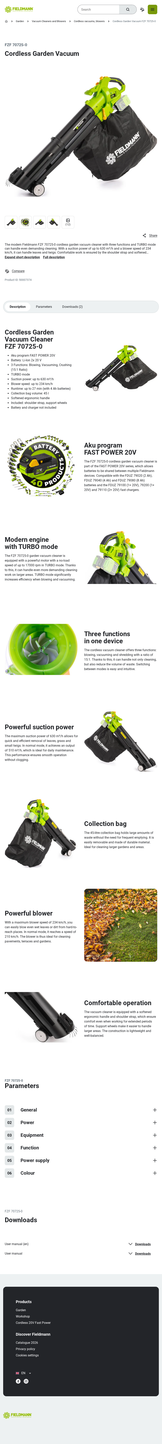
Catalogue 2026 (27, 1343)
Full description (54, 257)
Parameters (44, 307)
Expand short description (22, 257)
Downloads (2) (72, 307)
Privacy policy (25, 1349)
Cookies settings (27, 1355)
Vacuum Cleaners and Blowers (49, 21)
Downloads (143, 1244)
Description (18, 307)
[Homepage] (6, 21)
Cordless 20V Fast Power (33, 1323)
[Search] (128, 9)
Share (153, 235)
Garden (20, 21)
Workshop (23, 1316)
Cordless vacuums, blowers (89, 21)
